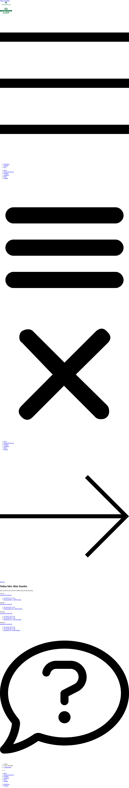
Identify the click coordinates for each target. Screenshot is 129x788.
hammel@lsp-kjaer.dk (6, 624)
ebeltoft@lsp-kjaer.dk (6, 604)
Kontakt (6, 178)
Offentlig (6, 173)
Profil (5, 176)
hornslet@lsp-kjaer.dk (6, 613)
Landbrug (6, 175)
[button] (64, 309)
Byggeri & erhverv (9, 172)
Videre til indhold (5, 0)
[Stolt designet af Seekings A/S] (4, 770)
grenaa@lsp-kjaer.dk (5, 595)
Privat (5, 170)
